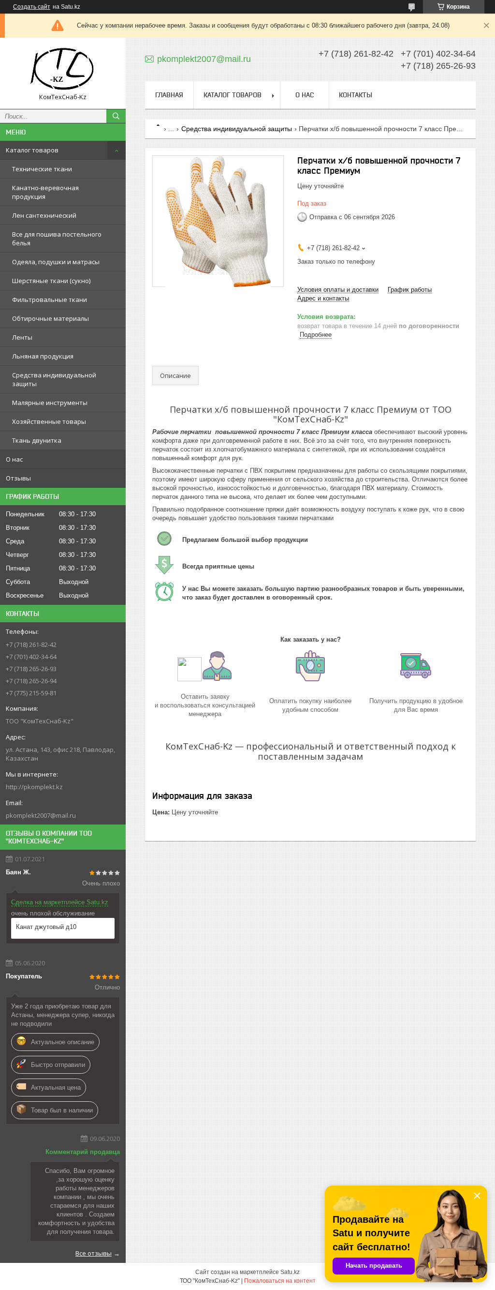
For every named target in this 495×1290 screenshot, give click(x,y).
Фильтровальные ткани (49, 299)
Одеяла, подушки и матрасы (56, 261)
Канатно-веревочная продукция (45, 192)
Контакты (355, 95)
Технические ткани (42, 169)
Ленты (22, 337)
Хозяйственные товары (49, 421)
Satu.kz (290, 1272)
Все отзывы (93, 1253)
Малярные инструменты (49, 402)
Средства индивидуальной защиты (54, 379)
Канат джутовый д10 (46, 926)
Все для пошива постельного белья (57, 238)
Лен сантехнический (44, 215)
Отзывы (18, 478)
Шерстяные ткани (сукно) (51, 280)
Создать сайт (31, 6)
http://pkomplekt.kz (34, 786)
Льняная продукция (42, 356)
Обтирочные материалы (50, 318)
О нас (14, 459)
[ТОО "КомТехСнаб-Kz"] (62, 69)
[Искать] (116, 116)
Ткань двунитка (36, 440)
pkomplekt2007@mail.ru (41, 815)
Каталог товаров (32, 150)
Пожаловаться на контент (280, 1280)
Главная (169, 95)
